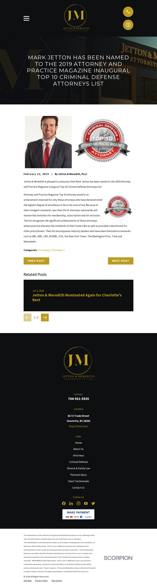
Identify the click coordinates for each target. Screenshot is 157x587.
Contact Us (78, 487)
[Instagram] (78, 503)
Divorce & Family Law (78, 468)
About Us (78, 449)
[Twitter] (93, 503)
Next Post (120, 260)
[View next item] (45, 317)
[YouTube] (86, 503)
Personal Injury (78, 474)
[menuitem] (28, 580)
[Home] (78, 364)
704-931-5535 (78, 398)
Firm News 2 (58, 250)
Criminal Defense (78, 462)
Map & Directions (78, 426)
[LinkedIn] (71, 503)
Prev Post (36, 260)
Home (78, 442)
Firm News (44, 250)
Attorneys (78, 455)
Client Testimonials (78, 481)
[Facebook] (64, 503)
